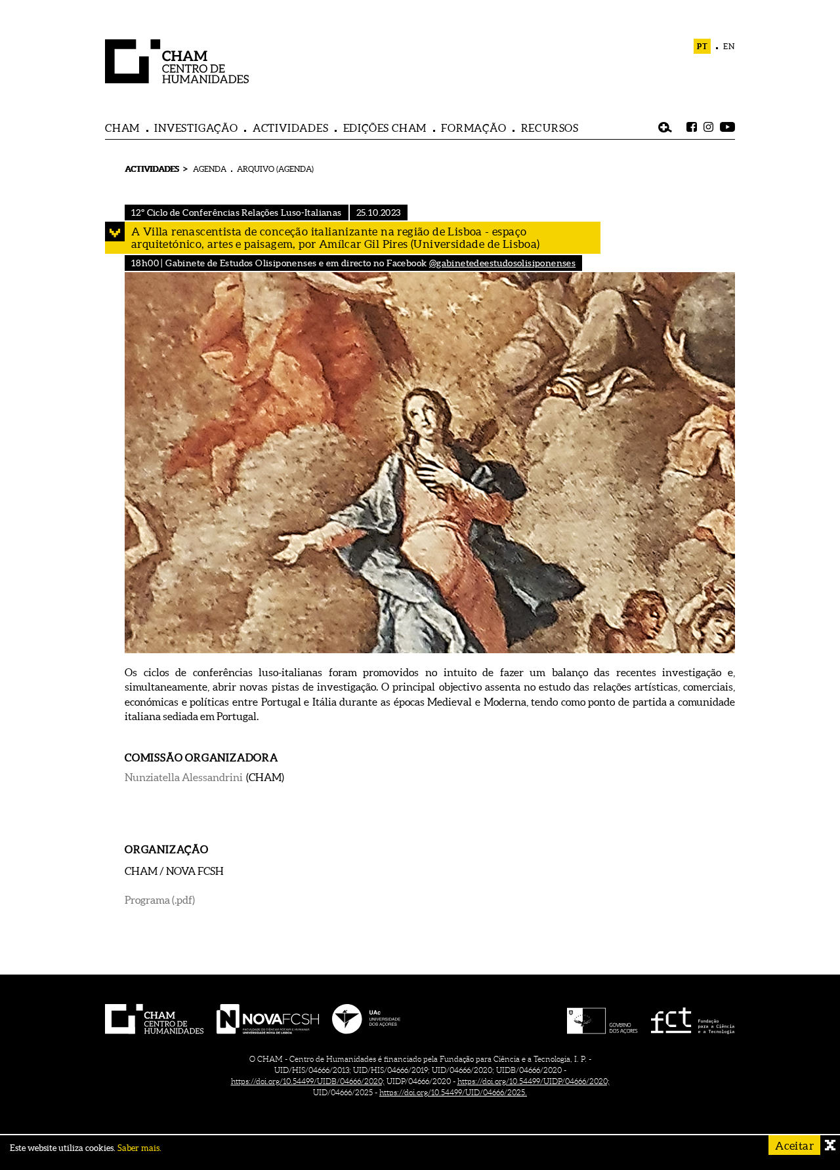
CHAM (122, 128)
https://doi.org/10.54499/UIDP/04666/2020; (533, 1081)
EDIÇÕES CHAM (385, 128)
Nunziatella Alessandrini (184, 777)
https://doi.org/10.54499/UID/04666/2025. (453, 1092)
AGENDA (209, 169)
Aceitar (794, 1145)
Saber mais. (139, 1148)
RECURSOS (550, 128)
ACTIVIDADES (291, 128)
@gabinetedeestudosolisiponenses (502, 263)
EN (729, 46)
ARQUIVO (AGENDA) (275, 169)
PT (702, 46)
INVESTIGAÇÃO (196, 128)
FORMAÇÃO (473, 128)
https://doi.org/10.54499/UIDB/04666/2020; (308, 1081)
